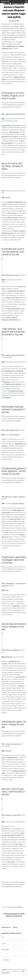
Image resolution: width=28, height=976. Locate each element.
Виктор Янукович (14, 309)
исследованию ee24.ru (15, 391)
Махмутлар (8, 657)
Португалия (11, 862)
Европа (15, 927)
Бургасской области (14, 297)
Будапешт (16, 606)
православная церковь (13, 384)
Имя (3, 937)
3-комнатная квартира (13, 744)
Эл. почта (4, 943)
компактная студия (11, 275)
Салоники (8, 751)
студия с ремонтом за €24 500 (15, 114)
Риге (20, 211)
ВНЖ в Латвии (12, 217)
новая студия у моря (12, 430)
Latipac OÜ (5, 1)
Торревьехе (7, 397)
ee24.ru (19, 907)
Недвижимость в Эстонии (11, 125)
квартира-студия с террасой (15, 497)
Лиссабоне (5, 828)
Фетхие (21, 686)
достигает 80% (15, 519)
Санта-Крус (19, 844)
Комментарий (5, 949)
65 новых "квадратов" (12, 650)
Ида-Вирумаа (14, 132)
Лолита (8, 317)
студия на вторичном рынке (14, 355)
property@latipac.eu (6, 972)
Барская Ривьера (18, 503)
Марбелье (6, 382)
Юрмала (7, 197)
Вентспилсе (12, 213)
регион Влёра (14, 434)
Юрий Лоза (13, 320)
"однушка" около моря (13, 815)
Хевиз (7, 590)
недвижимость (6, 927)
